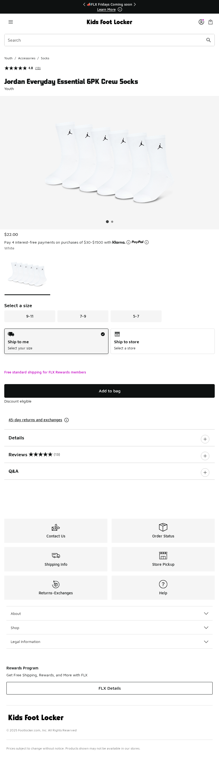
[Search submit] (208, 40)
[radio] (56, 341)
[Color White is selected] (27, 274)
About (16, 613)
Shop (15, 627)
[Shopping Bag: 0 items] (210, 22)
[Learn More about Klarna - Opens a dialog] (128, 242)
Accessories (26, 58)
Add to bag (109, 390)
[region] (109, 7)
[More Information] (120, 9)
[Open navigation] (10, 22)
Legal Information (25, 641)
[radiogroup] (109, 341)
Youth (8, 58)
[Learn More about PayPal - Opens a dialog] (146, 242)
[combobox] (109, 40)
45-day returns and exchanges (35, 419)
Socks (45, 58)
